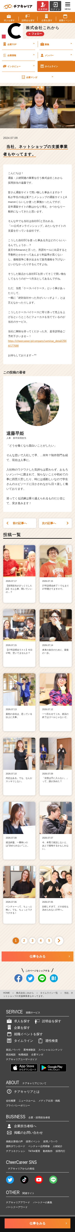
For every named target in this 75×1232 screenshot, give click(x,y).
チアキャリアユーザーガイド (21, 1059)
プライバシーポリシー (18, 1105)
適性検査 (51, 1040)
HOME (6, 993)
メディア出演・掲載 (49, 1100)
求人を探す (22, 1021)
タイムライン (23, 1040)
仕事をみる (38, 956)
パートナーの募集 (42, 1202)
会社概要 (11, 1100)
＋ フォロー (35, 33)
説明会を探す (51, 1021)
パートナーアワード (17, 1207)
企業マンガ (39, 77)
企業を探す (22, 1027)
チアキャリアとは (27, 1091)
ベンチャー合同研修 (39, 1146)
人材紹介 (57, 1146)
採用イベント (33, 1141)
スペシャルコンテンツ (50, 1049)
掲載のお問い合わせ (28, 1132)
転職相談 (23, 1054)
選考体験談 (29, 1049)
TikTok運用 (34, 1151)
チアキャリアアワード (18, 1202)
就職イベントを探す (28, 1034)
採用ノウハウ (50, 1141)
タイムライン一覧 (49, 993)
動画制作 (48, 1151)
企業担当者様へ (25, 1126)
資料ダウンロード (15, 1146)
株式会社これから (25, 993)
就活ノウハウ (13, 1049)
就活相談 (11, 1054)
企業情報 (20, 55)
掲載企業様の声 (14, 1141)
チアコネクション (15, 1151)
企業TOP (20, 43)
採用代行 (60, 1151)
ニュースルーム (27, 1100)
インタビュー (20, 66)
